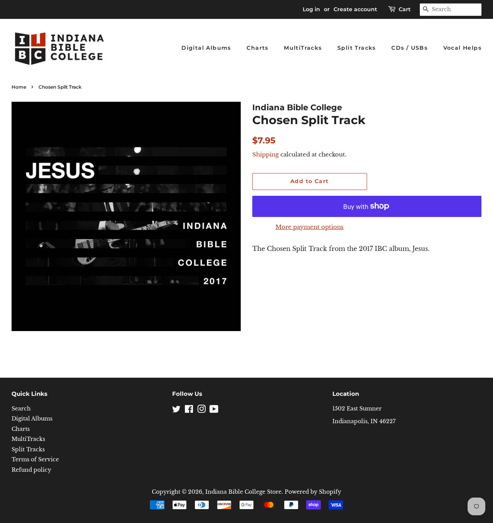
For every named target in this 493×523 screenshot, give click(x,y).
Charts (257, 47)
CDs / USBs (409, 47)
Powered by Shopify (313, 492)
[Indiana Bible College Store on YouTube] (214, 410)
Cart (405, 9)
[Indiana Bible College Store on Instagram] (201, 410)
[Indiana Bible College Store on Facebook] (188, 410)
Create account (355, 9)
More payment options (309, 226)
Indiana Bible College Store (243, 492)
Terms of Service (35, 459)
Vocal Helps (462, 47)
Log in (311, 9)
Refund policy (31, 470)
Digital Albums (206, 47)
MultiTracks (303, 47)
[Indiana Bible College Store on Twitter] (176, 410)
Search (21, 408)
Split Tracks (356, 47)
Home (19, 87)
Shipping (265, 154)
